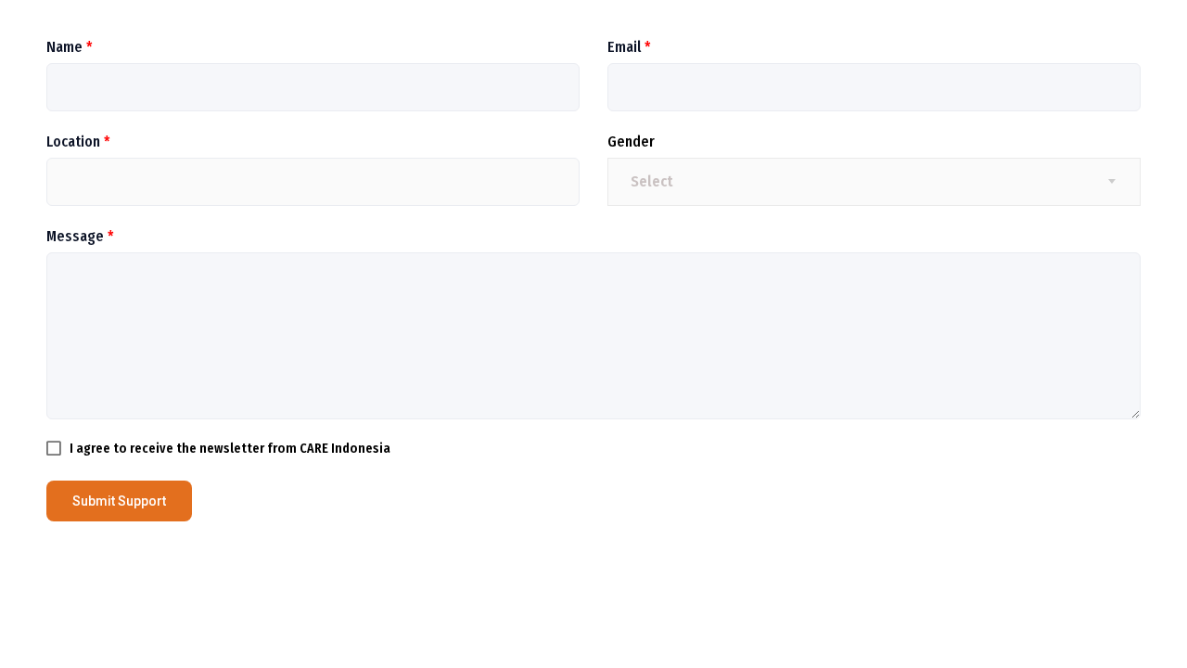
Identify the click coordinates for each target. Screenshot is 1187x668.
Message (80, 236)
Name (69, 47)
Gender (631, 141)
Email (629, 47)
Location (78, 141)
